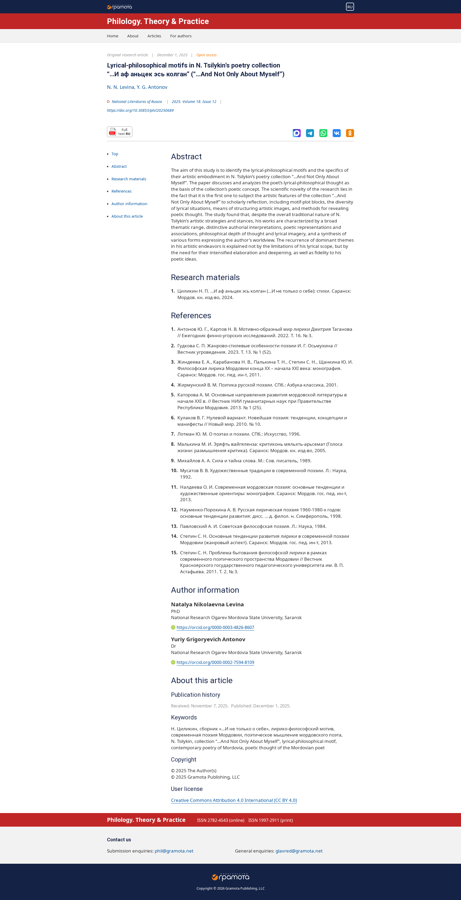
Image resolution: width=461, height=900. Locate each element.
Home (112, 35)
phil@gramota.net (174, 851)
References (122, 191)
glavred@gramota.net (299, 851)
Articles (154, 35)
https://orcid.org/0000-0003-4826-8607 (215, 627)
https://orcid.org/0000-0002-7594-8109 (215, 662)
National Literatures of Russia (137, 101)
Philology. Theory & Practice (158, 21)
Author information (129, 203)
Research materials (129, 178)
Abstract (119, 166)
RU (350, 6)
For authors (181, 35)
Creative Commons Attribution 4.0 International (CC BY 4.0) (234, 800)
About (132, 35)
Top (115, 153)
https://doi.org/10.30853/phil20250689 (140, 110)
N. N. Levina (120, 87)
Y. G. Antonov (152, 87)
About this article (127, 216)
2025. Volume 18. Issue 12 (194, 101)
